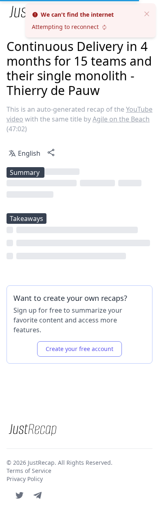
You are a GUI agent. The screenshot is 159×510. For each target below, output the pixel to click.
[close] (146, 13)
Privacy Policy (25, 479)
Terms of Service (29, 471)
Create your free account (79, 349)
